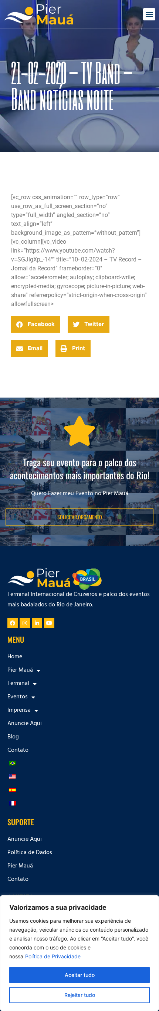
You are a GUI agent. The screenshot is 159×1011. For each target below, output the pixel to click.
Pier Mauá (20, 866)
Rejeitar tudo (79, 995)
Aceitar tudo (80, 975)
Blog (13, 737)
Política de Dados (29, 853)
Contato (17, 750)
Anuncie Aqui (24, 724)
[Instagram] (25, 623)
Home (14, 657)
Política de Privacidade (53, 956)
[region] (79, 953)
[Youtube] (49, 623)
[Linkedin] (37, 623)
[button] (149, 14)
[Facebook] (12, 623)
